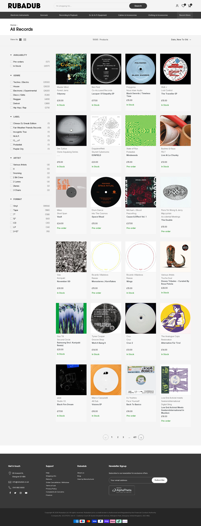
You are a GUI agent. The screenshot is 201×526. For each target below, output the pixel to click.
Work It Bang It (99, 343)
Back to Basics (133, 404)
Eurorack (44, 15)
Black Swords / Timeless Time (138, 94)
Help (47, 473)
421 (134, 437)
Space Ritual (98, 217)
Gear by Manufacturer (85, 479)
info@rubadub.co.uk (21, 482)
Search (138, 6)
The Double (166, 220)
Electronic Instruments (20, 15)
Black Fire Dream (65, 404)
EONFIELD (96, 155)
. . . (58, 155)
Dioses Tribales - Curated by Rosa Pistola (175, 282)
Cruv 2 (129, 343)
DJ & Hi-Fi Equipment (98, 15)
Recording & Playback (68, 15)
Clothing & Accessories (158, 15)
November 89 (63, 281)
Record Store (184, 15)
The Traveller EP (169, 93)
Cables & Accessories (127, 15)
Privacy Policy (51, 489)
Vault (59, 217)
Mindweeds (132, 155)
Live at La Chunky (169, 155)
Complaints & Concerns (55, 492)
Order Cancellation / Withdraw (57, 482)
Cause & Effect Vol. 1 (136, 217)
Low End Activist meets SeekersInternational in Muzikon (172, 410)
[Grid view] (20, 40)
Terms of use (51, 486)
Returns (49, 479)
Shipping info (51, 476)
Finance (49, 495)
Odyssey (61, 93)
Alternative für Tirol (170, 343)
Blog (79, 476)
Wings (129, 281)
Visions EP (97, 404)
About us (80, 473)
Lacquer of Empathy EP (103, 93)
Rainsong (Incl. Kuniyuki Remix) (68, 344)
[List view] (24, 40)
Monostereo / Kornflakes (104, 281)
